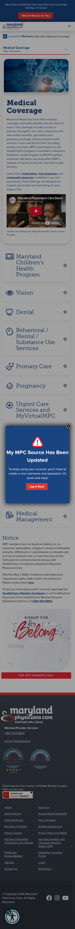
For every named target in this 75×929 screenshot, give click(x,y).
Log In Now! (36, 486)
